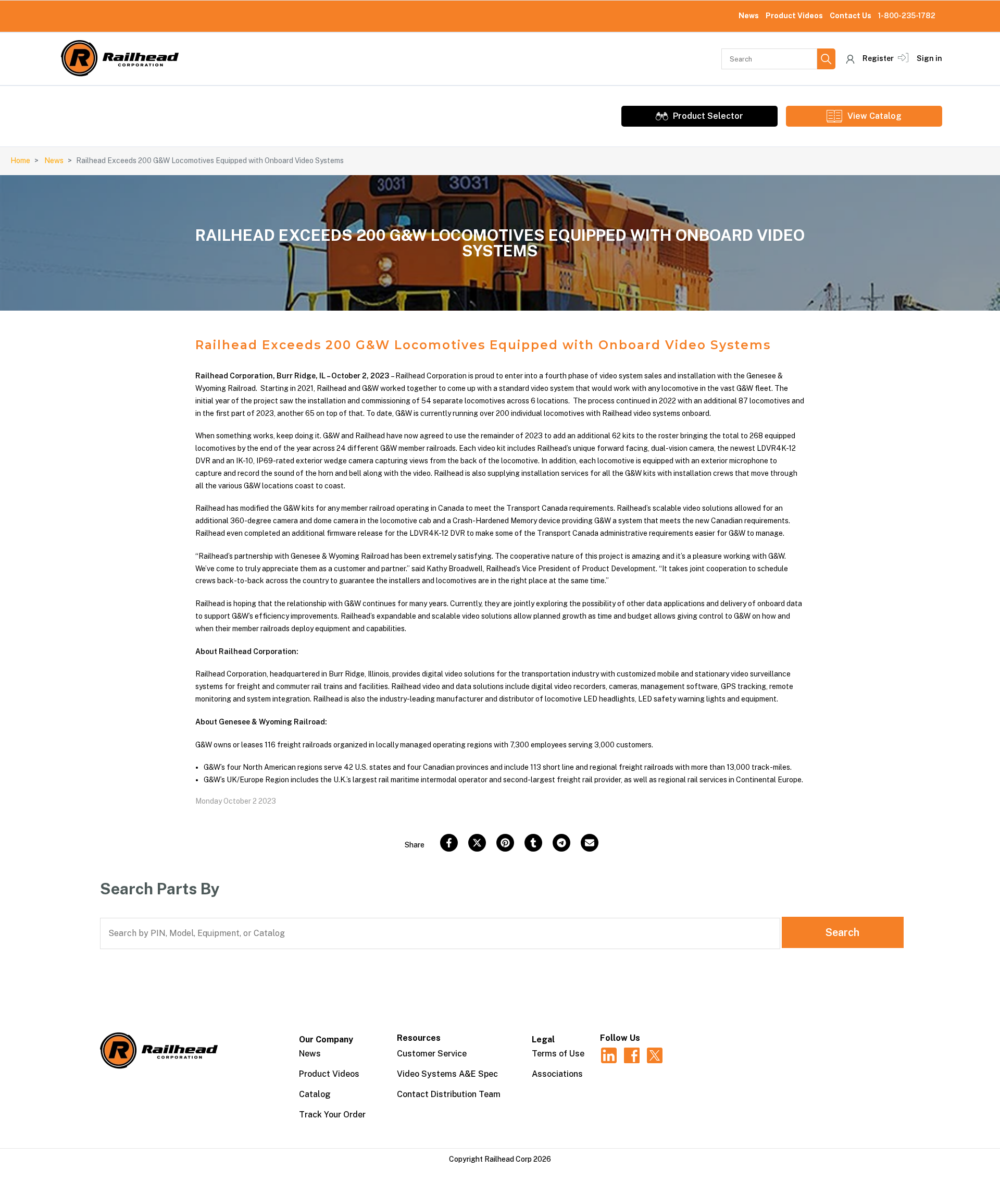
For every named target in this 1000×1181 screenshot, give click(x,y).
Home (20, 160)
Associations (557, 1074)
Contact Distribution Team (449, 1094)
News (749, 15)
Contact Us (850, 15)
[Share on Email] (589, 843)
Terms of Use (558, 1054)
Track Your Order (332, 1115)
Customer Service (432, 1054)
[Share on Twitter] (477, 843)
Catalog (315, 1094)
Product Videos (794, 15)
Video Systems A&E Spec (447, 1074)
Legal (543, 1039)
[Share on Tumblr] (533, 843)
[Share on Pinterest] (505, 843)
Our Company (326, 1039)
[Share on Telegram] (561, 843)
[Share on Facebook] (449, 843)
